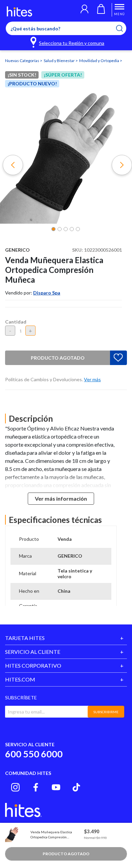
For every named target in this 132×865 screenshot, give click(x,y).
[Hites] (19, 11)
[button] (84, 10)
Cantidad (15, 322)
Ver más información (61, 498)
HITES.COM (20, 679)
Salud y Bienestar (59, 60)
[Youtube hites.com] (56, 787)
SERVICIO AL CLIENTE (32, 651)
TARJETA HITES (25, 638)
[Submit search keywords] (124, 28)
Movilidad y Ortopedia (99, 60)
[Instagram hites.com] (15, 787)
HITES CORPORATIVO (33, 665)
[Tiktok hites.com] (76, 787)
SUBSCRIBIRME (105, 712)
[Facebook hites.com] (35, 787)
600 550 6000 (34, 753)
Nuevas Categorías (22, 60)
